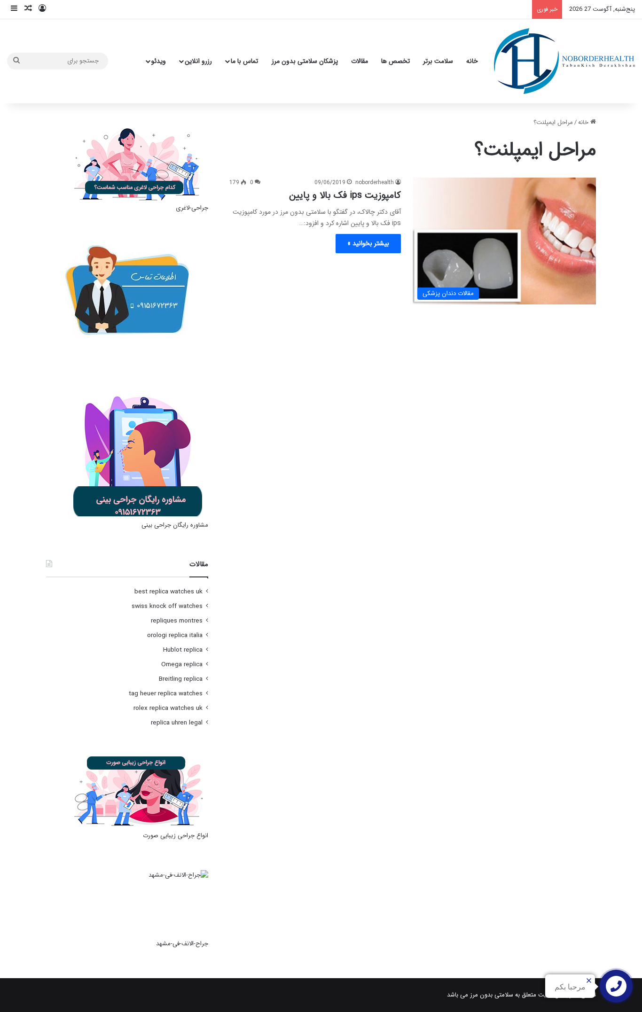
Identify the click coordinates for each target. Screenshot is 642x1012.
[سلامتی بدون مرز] (564, 61)
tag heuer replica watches (166, 694)
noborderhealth (374, 182)
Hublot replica (183, 650)
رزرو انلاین (198, 61)
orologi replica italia (175, 635)
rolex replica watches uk (168, 708)
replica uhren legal (177, 723)
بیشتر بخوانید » (368, 243)
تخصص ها (395, 61)
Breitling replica (181, 679)
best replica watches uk (168, 592)
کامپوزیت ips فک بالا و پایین (345, 195)
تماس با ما (244, 61)
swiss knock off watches (167, 606)
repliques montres (177, 621)
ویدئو (158, 61)
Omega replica (182, 664)
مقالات (359, 61)
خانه (472, 61)
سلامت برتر (438, 61)
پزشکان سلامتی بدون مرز (305, 61)
